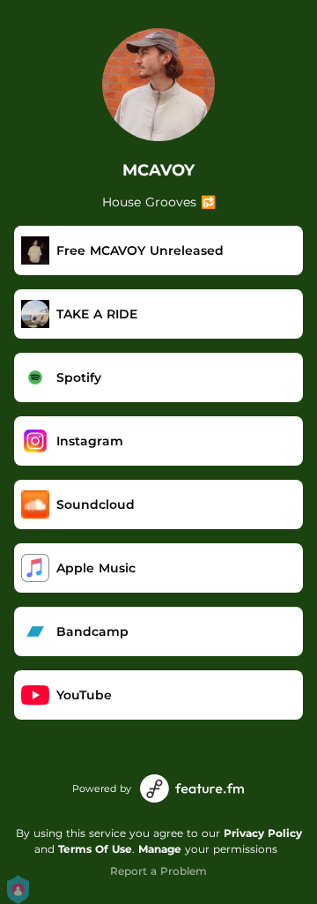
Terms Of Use (95, 848)
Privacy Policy (263, 833)
